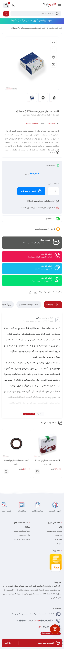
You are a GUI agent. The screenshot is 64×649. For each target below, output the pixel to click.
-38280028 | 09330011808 (35, 621)
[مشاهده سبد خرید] (6, 5)
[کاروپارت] (49, 5)
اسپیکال (51, 123)
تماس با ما (58, 539)
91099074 (46, 628)
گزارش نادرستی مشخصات (45, 229)
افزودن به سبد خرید (28, 191)
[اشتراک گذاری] (53, 57)
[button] (37, 471)
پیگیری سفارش (25, 535)
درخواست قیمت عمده (22, 531)
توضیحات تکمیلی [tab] (26, 304)
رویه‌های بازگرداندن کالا (22, 539)
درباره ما (59, 543)
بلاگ (60, 527)
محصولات (58, 535)
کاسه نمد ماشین (55, 28)
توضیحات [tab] (50, 304)
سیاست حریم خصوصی (54, 531)
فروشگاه (27, 527)
